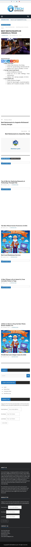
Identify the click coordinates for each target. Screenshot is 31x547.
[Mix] (17, 61)
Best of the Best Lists (6, 24)
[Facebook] (2, 61)
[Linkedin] (8, 61)
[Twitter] (5, 61)
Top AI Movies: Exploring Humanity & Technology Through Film (13, 182)
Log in (5, 387)
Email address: (4, 409)
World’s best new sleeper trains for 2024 (13, 355)
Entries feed (6, 389)
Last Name (3, 418)
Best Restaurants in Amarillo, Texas (17, 134)
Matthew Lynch (5, 35)
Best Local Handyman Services (11, 255)
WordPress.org (7, 393)
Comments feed (7, 391)
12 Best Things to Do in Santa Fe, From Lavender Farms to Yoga (13, 280)
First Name (3, 414)
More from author (15, 158)
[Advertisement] (15, 99)
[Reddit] (14, 61)
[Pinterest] (11, 61)
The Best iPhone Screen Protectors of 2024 (14, 225)
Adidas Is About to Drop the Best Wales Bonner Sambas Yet (13, 324)
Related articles (6, 158)
